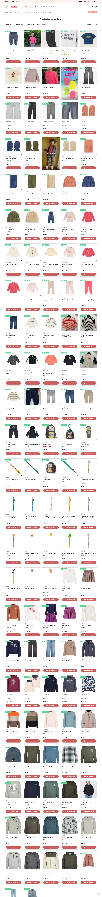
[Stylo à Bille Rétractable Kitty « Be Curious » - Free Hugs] (88, 504)
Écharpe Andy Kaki (30, 194)
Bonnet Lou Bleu (85, 194)
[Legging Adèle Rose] (51, 287)
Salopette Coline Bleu (49, 229)
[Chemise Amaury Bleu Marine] (13, 359)
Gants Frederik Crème (68, 158)
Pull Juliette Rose (29, 300)
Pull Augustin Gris (10, 409)
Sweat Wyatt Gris (29, 873)
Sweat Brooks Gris (11, 802)
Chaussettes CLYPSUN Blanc (68, 51)
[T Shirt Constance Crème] (32, 252)
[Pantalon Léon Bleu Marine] (13, 431)
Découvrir (51, 157)
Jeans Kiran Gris (47, 123)
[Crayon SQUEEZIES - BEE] (51, 540)
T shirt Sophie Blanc (67, 588)
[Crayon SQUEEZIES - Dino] (69, 540)
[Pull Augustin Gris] (13, 396)
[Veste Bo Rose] (88, 860)
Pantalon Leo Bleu (11, 51)
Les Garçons (27, 12)
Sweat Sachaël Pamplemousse (47, 372)
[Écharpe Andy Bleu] (13, 181)
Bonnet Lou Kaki (10, 229)
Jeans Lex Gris (28, 660)
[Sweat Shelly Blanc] (32, 613)
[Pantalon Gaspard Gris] (51, 396)
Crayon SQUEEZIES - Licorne (88, 553)
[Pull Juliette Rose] (32, 287)
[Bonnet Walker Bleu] (13, 754)
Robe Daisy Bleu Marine (49, 625)
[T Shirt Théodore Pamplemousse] (69, 322)
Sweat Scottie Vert (30, 731)
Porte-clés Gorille (67, 444)
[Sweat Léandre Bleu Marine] (69, 359)
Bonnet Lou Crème (30, 229)
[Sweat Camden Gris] (13, 825)
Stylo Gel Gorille (66, 479)
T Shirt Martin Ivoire (30, 335)
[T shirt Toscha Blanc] (88, 613)
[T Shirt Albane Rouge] (88, 216)
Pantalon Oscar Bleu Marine (32, 409)
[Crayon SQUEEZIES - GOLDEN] (13, 540)
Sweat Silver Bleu (66, 731)
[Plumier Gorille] (88, 431)
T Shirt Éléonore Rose (68, 229)
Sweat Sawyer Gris (86, 767)
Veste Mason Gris (67, 873)
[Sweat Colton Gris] (69, 825)
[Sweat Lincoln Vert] (51, 789)
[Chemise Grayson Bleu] (69, 754)
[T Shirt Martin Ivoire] (32, 322)
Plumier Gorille (85, 444)
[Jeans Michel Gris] (88, 75)
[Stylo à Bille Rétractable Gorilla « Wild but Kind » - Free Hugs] (13, 504)
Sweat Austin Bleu (48, 837)
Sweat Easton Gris (67, 802)
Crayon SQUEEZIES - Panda (13, 588)
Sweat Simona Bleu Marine (13, 660)
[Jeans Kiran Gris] (51, 110)
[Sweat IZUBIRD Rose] (51, 75)
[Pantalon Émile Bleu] (69, 396)
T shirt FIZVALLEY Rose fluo (32, 51)
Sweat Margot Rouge (87, 264)
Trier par (17, 24)
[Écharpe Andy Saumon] (88, 146)
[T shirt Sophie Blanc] (69, 576)
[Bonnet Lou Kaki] (13, 216)
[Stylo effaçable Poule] (13, 467)
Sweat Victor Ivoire (86, 372)
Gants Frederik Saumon (87, 123)
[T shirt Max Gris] (69, 648)
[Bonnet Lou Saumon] (69, 181)
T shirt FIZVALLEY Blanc (12, 87)
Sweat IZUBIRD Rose (48, 87)
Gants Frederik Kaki (30, 158)
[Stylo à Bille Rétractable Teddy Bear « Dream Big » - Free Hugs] (69, 504)
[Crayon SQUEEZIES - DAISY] (32, 540)
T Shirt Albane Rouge (86, 229)
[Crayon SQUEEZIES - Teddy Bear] (51, 576)
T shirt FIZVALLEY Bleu (86, 51)
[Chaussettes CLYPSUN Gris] (51, 38)
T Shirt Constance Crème (32, 264)
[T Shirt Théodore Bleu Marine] (88, 322)
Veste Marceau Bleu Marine (32, 444)
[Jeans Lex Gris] (32, 648)
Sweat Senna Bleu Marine (88, 696)
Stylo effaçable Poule (12, 479)
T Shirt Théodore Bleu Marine (87, 335)
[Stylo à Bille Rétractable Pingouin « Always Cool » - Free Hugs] (32, 504)
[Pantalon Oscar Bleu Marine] (32, 396)
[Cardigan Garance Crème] (51, 252)
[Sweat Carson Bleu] (32, 789)
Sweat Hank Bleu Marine (49, 696)
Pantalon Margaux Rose (68, 300)
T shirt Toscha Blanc (86, 625)
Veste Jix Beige (85, 731)
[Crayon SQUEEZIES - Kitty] (32, 576)
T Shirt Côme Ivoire (48, 335)
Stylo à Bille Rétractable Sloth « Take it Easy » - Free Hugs (88, 481)
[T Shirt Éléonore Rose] (69, 216)
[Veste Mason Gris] (69, 860)
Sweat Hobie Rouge (11, 696)
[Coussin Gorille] (51, 431)
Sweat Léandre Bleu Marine (69, 372)
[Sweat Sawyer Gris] (88, 754)
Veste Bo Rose (85, 873)
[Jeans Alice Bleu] (13, 322)
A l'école (36, 12)
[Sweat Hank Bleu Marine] (51, 683)
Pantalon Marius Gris (86, 409)
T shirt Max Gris (66, 660)
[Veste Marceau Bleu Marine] (32, 431)
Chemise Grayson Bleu (68, 767)
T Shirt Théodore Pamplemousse (66, 335)
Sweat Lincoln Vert (48, 802)
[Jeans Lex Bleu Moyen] (51, 648)
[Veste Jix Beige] (88, 719)
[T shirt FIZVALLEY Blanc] (13, 75)
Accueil (6, 16)
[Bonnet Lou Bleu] (88, 181)
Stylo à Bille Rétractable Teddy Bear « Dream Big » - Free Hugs (69, 518)
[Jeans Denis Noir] (32, 110)
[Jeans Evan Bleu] (13, 110)
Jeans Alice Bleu (10, 335)
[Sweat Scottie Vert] (32, 719)
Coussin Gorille (47, 444)
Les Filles (17, 12)
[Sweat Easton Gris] (69, 789)
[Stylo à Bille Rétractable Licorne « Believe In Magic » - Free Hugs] (51, 504)
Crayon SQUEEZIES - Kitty (31, 588)
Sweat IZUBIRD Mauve (30, 87)
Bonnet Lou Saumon (67, 194)
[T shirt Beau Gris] (32, 754)
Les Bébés (8, 12)
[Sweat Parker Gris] (32, 825)
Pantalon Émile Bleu (67, 409)
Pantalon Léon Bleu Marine (13, 444)
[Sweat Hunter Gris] (13, 860)
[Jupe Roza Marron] (88, 576)
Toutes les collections (14, 16)
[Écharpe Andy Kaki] (32, 181)
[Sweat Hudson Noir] (88, 789)
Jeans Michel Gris (85, 87)
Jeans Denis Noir (29, 123)
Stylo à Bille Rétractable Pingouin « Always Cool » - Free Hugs (32, 518)
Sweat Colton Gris (67, 837)
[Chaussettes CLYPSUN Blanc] (69, 38)
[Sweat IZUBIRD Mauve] (32, 75)
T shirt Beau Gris (29, 767)
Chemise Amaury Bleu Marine (12, 372)
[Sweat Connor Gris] (88, 825)
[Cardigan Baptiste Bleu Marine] (32, 359)
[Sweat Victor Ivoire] (88, 359)
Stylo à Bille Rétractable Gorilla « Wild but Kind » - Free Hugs (12, 518)
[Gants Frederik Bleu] (13, 146)
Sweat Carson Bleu (30, 802)
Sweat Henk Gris (66, 696)
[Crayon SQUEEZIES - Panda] (13, 576)
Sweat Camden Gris (11, 837)
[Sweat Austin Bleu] (51, 825)
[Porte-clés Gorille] (69, 431)
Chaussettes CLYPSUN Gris (50, 51)
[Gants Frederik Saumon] (88, 110)
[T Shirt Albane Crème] (13, 252)
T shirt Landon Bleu (48, 767)
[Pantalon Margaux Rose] (69, 287)
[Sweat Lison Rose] (69, 252)
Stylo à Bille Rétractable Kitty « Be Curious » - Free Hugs (88, 518)
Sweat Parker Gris (29, 837)
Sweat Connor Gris (86, 837)
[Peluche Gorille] (51, 467)
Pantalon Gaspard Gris (49, 409)
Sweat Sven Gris (47, 731)
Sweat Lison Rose (67, 264)
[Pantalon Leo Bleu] (13, 38)
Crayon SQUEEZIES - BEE (49, 553)
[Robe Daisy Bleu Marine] (51, 613)
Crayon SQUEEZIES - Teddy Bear (50, 589)
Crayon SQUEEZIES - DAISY (32, 553)
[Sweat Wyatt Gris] (32, 860)
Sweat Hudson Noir (86, 802)
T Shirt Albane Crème (12, 264)
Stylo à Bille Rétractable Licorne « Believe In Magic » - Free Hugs (50, 518)
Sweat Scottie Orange (12, 731)
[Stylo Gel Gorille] (69, 467)
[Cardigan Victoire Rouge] (13, 287)
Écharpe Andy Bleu (11, 194)
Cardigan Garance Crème (50, 264)
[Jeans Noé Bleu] (69, 110)
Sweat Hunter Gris (11, 873)
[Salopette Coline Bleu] (51, 216)
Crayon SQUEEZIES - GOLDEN (13, 553)
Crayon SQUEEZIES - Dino (68, 553)
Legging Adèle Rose (48, 300)
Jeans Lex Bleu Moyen (49, 660)
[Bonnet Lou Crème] (32, 216)
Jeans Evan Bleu (10, 123)
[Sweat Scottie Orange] (13, 719)
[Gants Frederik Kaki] (32, 146)
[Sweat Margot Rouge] (88, 252)
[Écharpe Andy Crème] (51, 181)
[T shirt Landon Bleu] (51, 754)
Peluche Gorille (47, 479)
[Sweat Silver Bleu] (69, 719)
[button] (96, 6)
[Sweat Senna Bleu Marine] (88, 683)
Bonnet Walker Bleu (11, 767)
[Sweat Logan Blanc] (51, 860)
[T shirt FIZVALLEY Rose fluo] (32, 38)
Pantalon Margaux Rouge (88, 300)
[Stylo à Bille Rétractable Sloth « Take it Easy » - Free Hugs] (88, 467)
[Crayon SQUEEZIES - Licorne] (88, 540)
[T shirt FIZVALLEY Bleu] (88, 38)
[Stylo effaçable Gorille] (32, 467)
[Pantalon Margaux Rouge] (88, 287)
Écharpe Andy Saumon (87, 158)
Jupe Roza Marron (86, 588)
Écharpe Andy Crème (49, 194)
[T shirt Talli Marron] (13, 613)
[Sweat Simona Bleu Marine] (13, 648)
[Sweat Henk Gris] (69, 683)
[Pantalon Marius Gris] (88, 396)
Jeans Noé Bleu (66, 123)
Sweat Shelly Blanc (30, 625)
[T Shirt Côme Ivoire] (51, 322)
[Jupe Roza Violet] (69, 613)
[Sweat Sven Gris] (51, 719)
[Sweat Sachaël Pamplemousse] (51, 359)
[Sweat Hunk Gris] (88, 648)
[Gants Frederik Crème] (69, 146)
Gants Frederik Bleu (11, 158)
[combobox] (53, 6)
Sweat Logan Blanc (48, 873)
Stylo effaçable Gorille (31, 479)
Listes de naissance (48, 12)
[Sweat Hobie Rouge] (13, 683)
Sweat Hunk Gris (85, 660)
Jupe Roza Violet (66, 625)
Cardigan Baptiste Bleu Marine (31, 372)
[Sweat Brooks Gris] (13, 789)
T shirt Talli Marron (11, 625)
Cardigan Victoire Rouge (12, 300)
